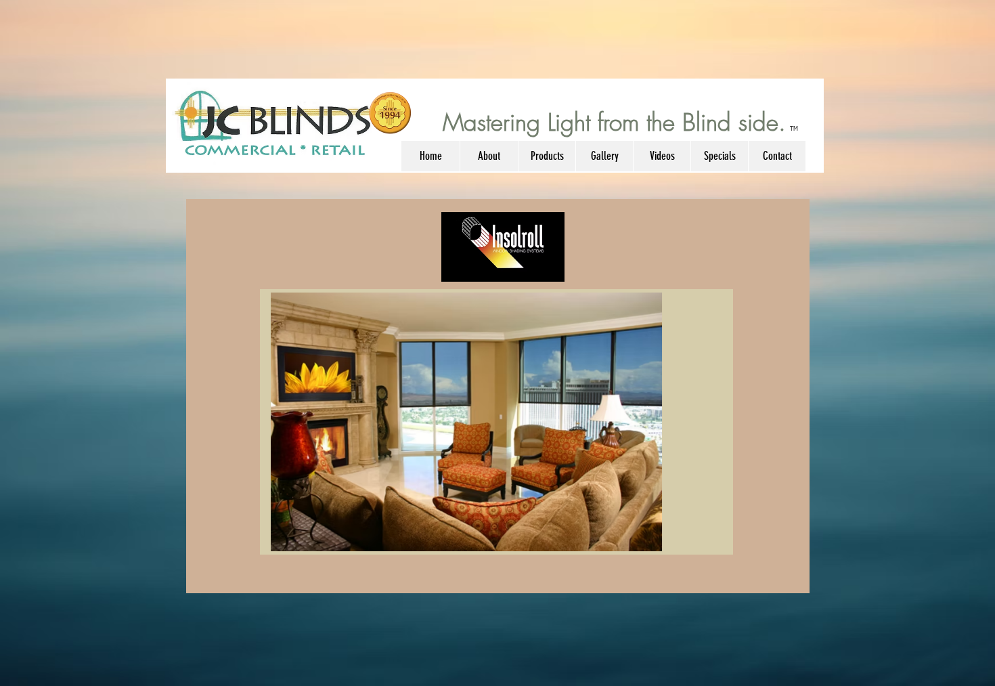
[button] (489, 156)
